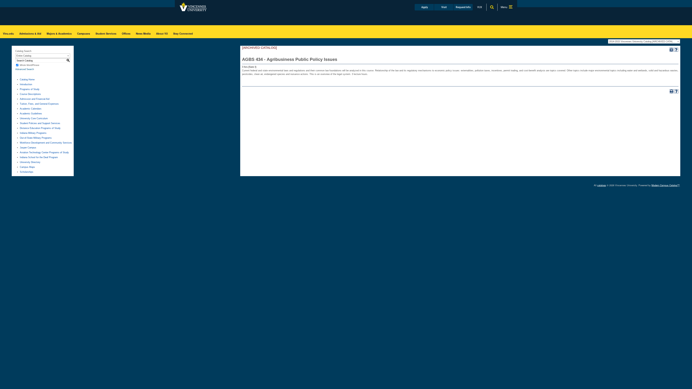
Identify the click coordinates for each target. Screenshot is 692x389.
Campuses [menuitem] (83, 33)
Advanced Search (24, 69)
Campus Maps (27, 167)
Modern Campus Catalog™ (665, 185)
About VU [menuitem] (162, 33)
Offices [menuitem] (126, 33)
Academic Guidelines (31, 113)
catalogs (601, 185)
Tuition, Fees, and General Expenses (39, 103)
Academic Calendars (30, 108)
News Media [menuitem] (143, 33)
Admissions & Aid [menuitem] (30, 33)
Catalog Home (27, 79)
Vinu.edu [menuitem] (8, 33)
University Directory (30, 162)
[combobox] (644, 41)
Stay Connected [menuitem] (183, 33)
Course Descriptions (30, 94)
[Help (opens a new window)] (676, 50)
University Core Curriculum (34, 118)
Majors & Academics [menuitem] (59, 33)
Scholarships (26, 172)
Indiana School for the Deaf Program (39, 157)
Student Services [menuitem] (106, 33)
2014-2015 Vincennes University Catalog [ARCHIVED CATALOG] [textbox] (643, 41)
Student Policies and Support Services (40, 123)
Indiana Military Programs (33, 133)
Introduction (26, 84)
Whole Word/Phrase (29, 65)
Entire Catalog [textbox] (23, 55)
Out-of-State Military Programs (36, 138)
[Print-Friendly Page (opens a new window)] (671, 50)
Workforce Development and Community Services (46, 142)
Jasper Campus (28, 147)
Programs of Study (29, 89)
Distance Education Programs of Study (40, 128)
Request (463, 7)
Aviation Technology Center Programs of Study (44, 152)
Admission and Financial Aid (34, 99)
